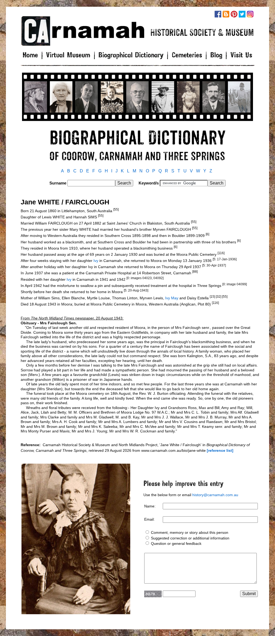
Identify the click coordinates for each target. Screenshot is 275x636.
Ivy (95, 260)
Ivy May (171, 298)
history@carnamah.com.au (215, 495)
